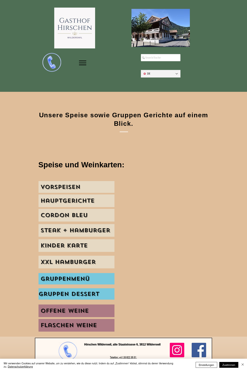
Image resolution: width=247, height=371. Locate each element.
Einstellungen (206, 365)
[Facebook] (199, 350)
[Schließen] (242, 365)
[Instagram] (177, 350)
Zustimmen (228, 365)
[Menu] (82, 63)
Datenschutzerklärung (20, 366)
